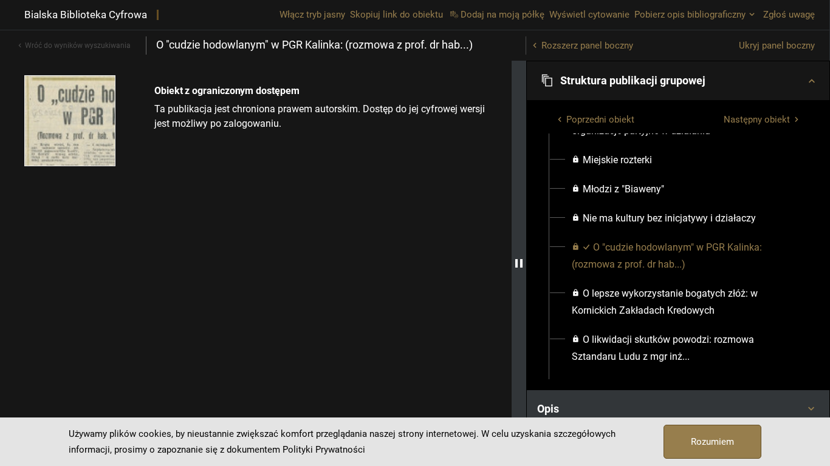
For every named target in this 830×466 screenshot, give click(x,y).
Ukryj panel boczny (777, 45)
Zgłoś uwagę (789, 14)
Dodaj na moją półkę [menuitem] (502, 14)
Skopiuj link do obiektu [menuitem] (396, 14)
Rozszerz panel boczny (587, 45)
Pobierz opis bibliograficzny (690, 14)
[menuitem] (612, 160)
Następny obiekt (757, 119)
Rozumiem (712, 441)
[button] (678, 80)
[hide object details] (519, 263)
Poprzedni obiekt (600, 119)
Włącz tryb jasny (312, 14)
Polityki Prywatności (324, 449)
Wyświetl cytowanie (589, 14)
